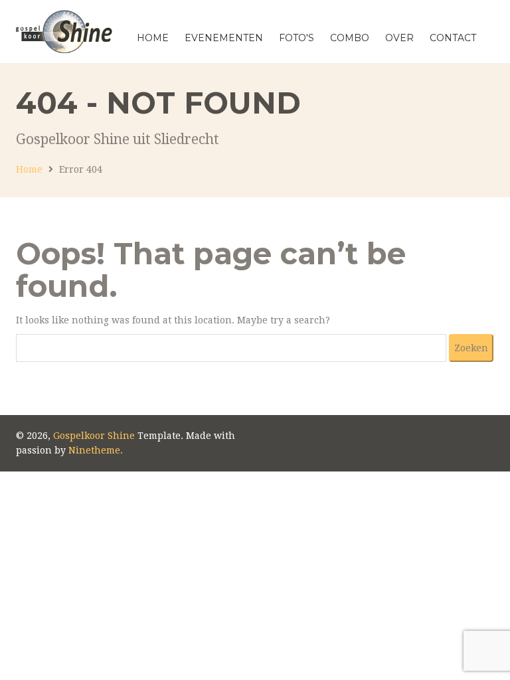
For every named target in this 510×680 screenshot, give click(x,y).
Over (399, 38)
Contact (453, 38)
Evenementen (224, 38)
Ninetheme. (95, 450)
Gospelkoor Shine (94, 435)
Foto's (296, 38)
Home (153, 38)
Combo (349, 38)
